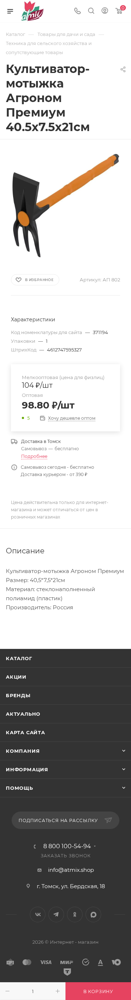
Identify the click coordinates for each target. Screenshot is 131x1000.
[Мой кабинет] (105, 11)
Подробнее (34, 456)
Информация (27, 769)
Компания (23, 751)
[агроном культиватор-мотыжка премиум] (65, 205)
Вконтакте (37, 914)
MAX (93, 914)
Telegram (56, 914)
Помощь (19, 788)
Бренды (18, 695)
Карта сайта (25, 732)
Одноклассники (75, 914)
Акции (16, 677)
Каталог (19, 658)
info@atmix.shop (71, 869)
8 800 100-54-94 (67, 846)
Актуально (23, 714)
